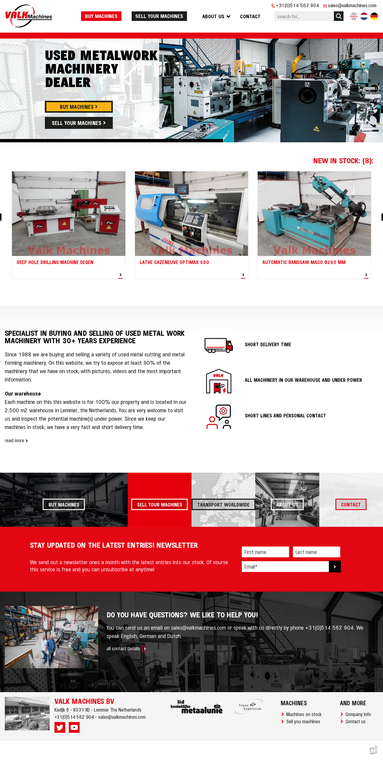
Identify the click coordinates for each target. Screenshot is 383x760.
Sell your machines (159, 16)
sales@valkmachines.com (352, 5)
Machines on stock (305, 714)
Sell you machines (304, 721)
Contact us (357, 721)
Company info (359, 714)
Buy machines (101, 16)
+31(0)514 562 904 (297, 5)
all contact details (123, 648)
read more (14, 440)
